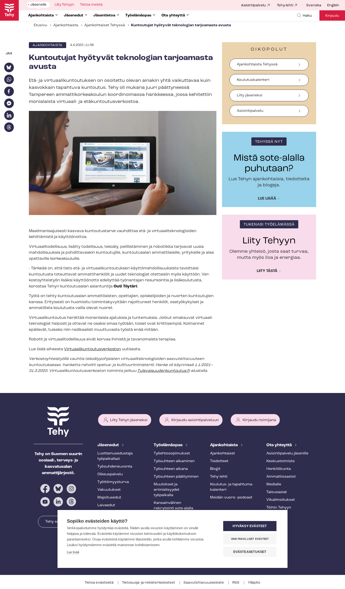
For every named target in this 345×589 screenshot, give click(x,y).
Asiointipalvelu (253, 5)
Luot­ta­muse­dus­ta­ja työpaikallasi (115, 456)
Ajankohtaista (65, 25)
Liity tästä (267, 271)
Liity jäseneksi (249, 95)
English (333, 5)
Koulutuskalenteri (253, 80)
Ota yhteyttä (279, 445)
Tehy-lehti (285, 5)
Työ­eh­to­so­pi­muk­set (172, 453)
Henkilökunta (278, 469)
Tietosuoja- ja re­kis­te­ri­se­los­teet (149, 583)
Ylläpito (254, 583)
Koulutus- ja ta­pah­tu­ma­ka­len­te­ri (231, 487)
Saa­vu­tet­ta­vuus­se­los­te (204, 583)
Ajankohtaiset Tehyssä (104, 25)
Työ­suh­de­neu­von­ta (114, 466)
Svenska (313, 5)
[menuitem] (316, 5)
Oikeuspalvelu (110, 474)
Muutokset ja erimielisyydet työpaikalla (166, 490)
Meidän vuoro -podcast (231, 497)
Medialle (273, 484)
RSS (236, 583)
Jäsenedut (108, 445)
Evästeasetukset (250, 552)
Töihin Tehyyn (278, 508)
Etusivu (40, 25)
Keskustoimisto (280, 461)
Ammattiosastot (281, 477)
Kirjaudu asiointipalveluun (195, 420)
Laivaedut (106, 505)
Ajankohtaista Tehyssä (257, 64)
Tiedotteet (219, 461)
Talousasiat (276, 492)
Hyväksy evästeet (250, 526)
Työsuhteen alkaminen (174, 461)
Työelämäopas (169, 445)
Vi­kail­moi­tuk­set (280, 500)
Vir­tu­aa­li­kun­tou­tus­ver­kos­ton (92, 349)
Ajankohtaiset (222, 453)
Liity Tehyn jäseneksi (128, 420)
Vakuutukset (109, 490)
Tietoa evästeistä (99, 583)
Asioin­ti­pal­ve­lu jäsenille (287, 453)
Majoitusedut (109, 497)
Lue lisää (267, 198)
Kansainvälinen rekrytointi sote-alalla (173, 505)
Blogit (215, 469)
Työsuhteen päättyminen (176, 477)
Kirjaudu (332, 16)
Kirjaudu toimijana (259, 420)
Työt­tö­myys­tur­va (113, 482)
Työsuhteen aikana (171, 469)
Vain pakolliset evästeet (250, 538)
